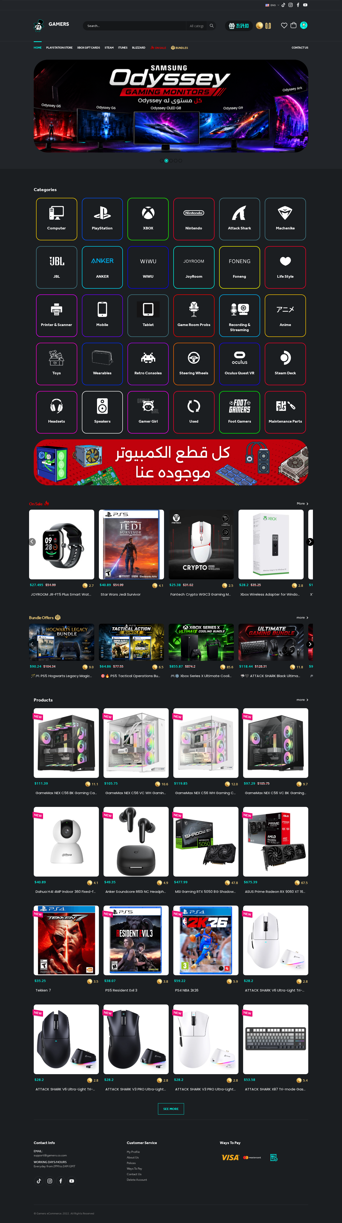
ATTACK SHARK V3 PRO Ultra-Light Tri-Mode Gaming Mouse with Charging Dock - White (206, 1089)
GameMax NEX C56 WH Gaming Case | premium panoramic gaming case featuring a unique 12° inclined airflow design (206, 793)
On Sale (160, 48)
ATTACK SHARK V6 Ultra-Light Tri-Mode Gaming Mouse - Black (66, 1089)
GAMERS (59, 24)
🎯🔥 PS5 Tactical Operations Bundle (131, 676)
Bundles (181, 48)
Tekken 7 (43, 990)
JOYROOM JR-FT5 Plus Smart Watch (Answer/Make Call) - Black (61, 594)
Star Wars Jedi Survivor (121, 594)
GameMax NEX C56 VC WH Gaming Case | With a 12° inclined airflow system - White (136, 793)
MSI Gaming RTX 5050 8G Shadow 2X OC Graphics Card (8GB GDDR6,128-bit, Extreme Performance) (206, 891)
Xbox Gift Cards (88, 48)
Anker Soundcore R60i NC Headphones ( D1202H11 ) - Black (136, 891)
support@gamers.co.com (50, 1155)
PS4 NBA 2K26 (186, 990)
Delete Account (137, 1180)
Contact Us (300, 48)
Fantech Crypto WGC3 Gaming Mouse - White (201, 594)
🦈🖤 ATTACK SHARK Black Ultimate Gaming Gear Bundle (271, 676)
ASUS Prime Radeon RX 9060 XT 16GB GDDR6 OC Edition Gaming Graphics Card (275, 891)
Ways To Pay (134, 1169)
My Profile (133, 1152)
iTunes (122, 48)
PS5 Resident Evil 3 (121, 990)
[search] (211, 25)
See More (171, 1109)
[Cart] (294, 25)
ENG (273, 5)
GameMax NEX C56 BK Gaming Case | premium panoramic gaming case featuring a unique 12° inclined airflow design (66, 793)
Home (38, 48)
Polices (131, 1163)
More (301, 504)
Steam (109, 48)
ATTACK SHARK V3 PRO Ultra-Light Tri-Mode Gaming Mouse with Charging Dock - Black (136, 1089)
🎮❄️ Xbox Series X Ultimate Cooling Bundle (201, 676)
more (301, 618)
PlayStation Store (59, 48)
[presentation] (32, 542)
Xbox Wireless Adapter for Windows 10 (271, 594)
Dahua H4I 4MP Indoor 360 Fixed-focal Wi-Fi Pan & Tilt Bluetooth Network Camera (66, 891)
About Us (133, 1157)
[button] (161, 160)
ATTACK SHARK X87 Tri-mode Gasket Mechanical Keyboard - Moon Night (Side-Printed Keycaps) (275, 1089)
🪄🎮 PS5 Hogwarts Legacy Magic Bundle (61, 676)
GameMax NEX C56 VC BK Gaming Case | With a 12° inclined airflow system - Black (275, 793)
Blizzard (138, 48)
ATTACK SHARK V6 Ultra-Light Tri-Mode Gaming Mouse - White (275, 990)
